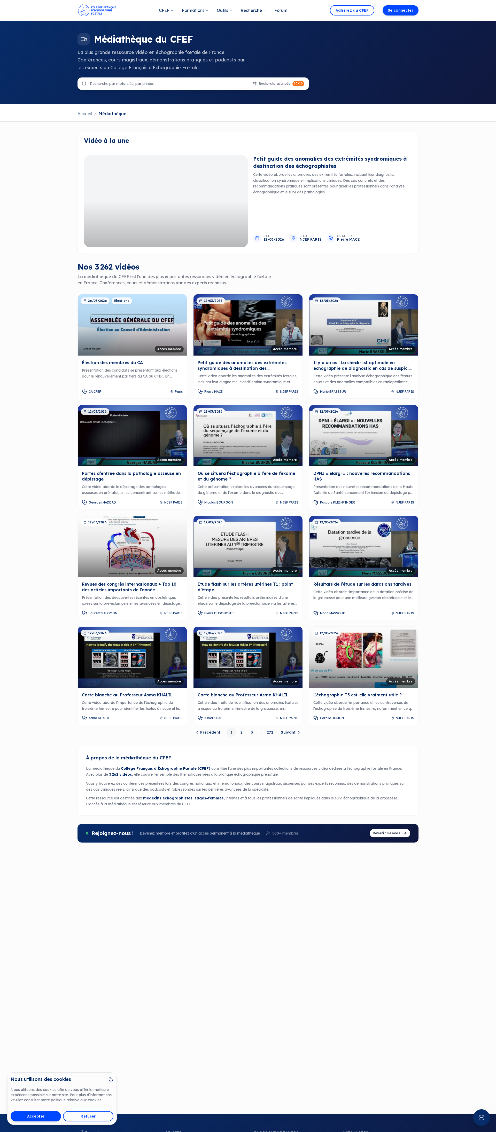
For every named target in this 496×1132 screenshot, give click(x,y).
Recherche (251, 10)
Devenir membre (386, 833)
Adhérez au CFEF (352, 10)
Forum (280, 10)
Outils (222, 10)
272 (270, 732)
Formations (193, 10)
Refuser (88, 1116)
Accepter (36, 1116)
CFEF (164, 10)
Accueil (85, 113)
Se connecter (400, 10)
